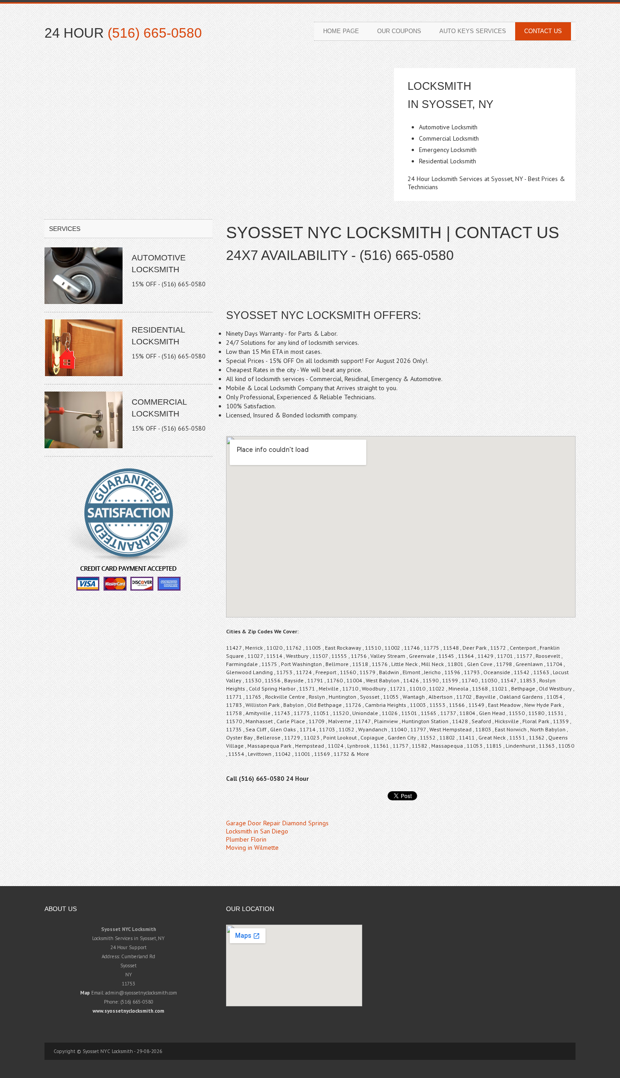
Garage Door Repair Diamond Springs (277, 823)
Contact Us (543, 31)
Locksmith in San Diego (257, 831)
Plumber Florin (246, 839)
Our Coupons (399, 31)
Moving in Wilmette (252, 847)
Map (85, 993)
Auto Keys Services (472, 31)
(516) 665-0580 (155, 32)
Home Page (341, 31)
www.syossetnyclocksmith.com (128, 1011)
